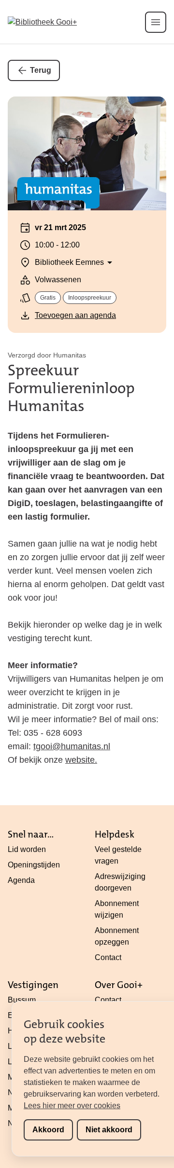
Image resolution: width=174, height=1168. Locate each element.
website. (81, 760)
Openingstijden (34, 865)
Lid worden (27, 849)
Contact (108, 957)
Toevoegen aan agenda (75, 315)
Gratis (48, 297)
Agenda (21, 880)
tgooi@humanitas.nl (71, 746)
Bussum (22, 1000)
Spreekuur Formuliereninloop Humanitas (71, 388)
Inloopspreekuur (89, 297)
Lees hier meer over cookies (72, 1105)
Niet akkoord (109, 1130)
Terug (40, 70)
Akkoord (48, 1130)
